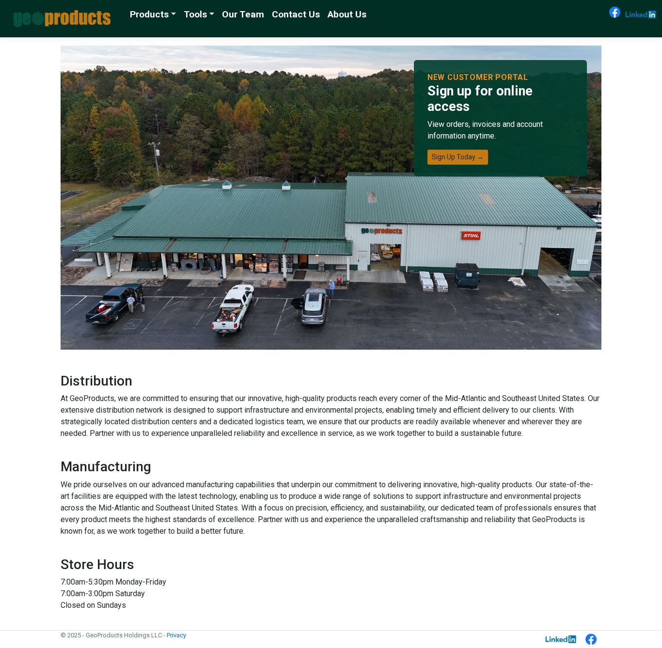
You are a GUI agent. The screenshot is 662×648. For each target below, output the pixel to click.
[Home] (62, 18)
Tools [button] (195, 14)
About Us (347, 14)
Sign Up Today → (458, 157)
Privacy (176, 635)
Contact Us (296, 14)
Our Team (243, 14)
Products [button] (149, 14)
